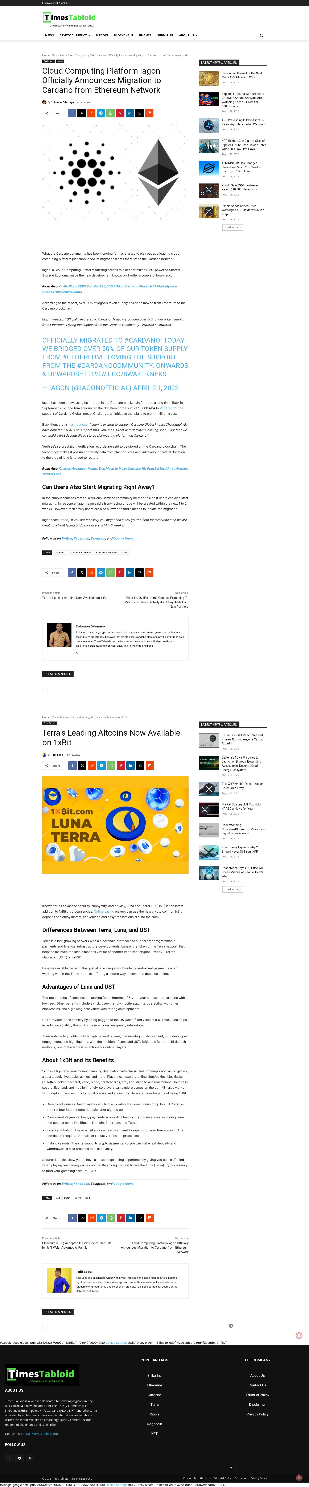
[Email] (139, 113)
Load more (231, 227)
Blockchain (58, 55)
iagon (124, 552)
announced (79, 425)
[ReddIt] (91, 113)
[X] (81, 113)
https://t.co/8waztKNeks (122, 374)
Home (46, 55)
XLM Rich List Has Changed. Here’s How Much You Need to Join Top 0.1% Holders (241, 167)
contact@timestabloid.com (39, 1434)
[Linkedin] (130, 113)
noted (63, 520)
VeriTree (166, 408)
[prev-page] (45, 689)
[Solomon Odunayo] (45, 102)
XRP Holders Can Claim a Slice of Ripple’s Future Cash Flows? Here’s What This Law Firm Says (244, 145)
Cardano (59, 552)
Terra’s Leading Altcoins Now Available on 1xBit (74, 598)
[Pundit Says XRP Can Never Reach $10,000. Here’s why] (209, 190)
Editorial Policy (257, 1395)
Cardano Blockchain (80, 552)
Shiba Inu (154, 1375)
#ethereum (82, 357)
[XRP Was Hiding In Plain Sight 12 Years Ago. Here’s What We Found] (209, 125)
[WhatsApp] (110, 113)
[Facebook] (72, 113)
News (60, 61)
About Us (257, 1375)
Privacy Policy (257, 1414)
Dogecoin (154, 1424)
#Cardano (142, 340)
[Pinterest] (120, 113)
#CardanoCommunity (114, 365)
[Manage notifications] (299, 1477)
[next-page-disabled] (51, 689)
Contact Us (257, 1385)
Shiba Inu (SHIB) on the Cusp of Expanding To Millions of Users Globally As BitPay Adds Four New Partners (157, 602)
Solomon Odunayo (62, 102)
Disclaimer (257, 1404)
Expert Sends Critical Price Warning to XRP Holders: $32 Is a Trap (243, 210)
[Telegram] (101, 113)
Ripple (154, 1414)
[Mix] (149, 113)
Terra (155, 1404)
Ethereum (154, 1385)
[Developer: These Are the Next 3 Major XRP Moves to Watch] (209, 78)
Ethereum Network (106, 552)
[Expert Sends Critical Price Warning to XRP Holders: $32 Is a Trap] (209, 211)
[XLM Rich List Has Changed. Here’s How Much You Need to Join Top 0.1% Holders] (209, 168)
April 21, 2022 (156, 388)
